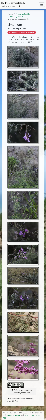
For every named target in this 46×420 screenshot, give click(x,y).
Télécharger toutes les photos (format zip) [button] (22, 391)
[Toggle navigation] (42, 4)
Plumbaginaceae (16, 16)
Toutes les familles (23, 14)
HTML (38, 415)
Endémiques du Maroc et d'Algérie (21, 32)
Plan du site (29, 415)
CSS (4, 418)
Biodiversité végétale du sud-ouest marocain (13, 4)
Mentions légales (14, 415)
